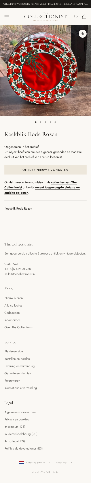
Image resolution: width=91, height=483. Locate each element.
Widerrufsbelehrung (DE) (20, 434)
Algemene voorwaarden (20, 412)
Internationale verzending (20, 388)
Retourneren (12, 380)
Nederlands (61, 462)
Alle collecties (13, 305)
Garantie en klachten (17, 373)
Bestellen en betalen (17, 359)
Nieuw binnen (13, 298)
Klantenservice (13, 351)
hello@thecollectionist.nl (19, 274)
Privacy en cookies (16, 419)
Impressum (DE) (14, 426)
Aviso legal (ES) (14, 441)
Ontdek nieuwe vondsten (45, 170)
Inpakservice (12, 320)
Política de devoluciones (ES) (23, 448)
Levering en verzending (19, 366)
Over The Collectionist (18, 327)
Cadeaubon (12, 312)
